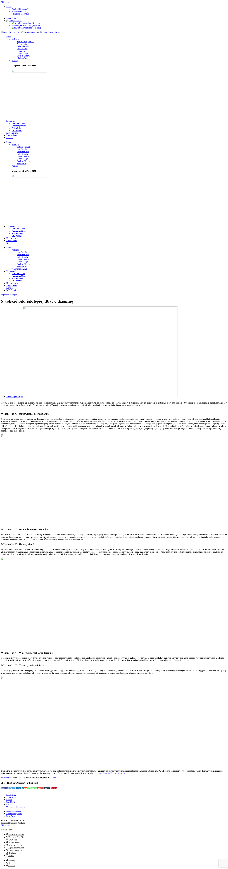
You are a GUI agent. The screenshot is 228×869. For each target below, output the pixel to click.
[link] (5, 823)
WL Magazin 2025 (19, 269)
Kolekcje (15, 39)
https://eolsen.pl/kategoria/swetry (111, 773)
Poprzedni (5, 295)
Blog (54, 778)
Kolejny (13, 295)
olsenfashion (6, 778)
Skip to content (7, 2)
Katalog (15, 60)
